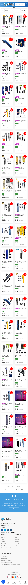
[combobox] (20, 4)
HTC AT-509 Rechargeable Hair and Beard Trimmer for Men (6, 475)
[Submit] (16, 4)
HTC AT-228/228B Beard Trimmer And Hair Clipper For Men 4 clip (6, 381)
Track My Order (18, 545)
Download (13, 508)
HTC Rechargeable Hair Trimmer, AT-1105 (20, 333)
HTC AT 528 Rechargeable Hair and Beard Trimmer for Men (6, 310)
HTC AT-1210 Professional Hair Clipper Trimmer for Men (20, 451)
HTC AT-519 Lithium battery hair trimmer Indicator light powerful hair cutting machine (6, 357)
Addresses (17, 539)
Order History (17, 543)
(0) (5, 29)
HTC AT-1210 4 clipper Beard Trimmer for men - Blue (6, 238)
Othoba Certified (4, 545)
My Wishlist (17, 541)
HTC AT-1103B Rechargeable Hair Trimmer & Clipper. (6, 98)
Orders (16, 537)
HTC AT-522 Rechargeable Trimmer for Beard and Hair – (19, 475)
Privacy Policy (4, 543)
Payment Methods (4, 556)
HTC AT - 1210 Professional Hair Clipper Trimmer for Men (6, 404)
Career (2, 539)
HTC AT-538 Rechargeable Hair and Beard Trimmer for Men (6, 215)
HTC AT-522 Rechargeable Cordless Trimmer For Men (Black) (6, 287)
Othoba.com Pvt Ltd (14, 572)
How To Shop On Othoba (6, 560)
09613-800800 (5, 525)
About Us (3, 537)
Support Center (4, 558)
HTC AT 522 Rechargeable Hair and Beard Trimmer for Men (19, 380)
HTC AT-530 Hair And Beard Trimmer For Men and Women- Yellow (6, 122)
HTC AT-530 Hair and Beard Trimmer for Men (6, 333)
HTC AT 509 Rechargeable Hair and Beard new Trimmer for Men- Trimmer (19, 310)
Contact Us (3, 541)
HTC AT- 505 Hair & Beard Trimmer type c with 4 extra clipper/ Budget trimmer (6, 169)
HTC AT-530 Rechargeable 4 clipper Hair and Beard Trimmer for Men (20, 287)
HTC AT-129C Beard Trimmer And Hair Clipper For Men (19, 356)
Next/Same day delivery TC (6, 550)
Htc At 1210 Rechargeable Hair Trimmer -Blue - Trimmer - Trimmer (19, 216)
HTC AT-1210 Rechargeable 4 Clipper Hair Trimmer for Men (19, 404)
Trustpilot (12, 532)
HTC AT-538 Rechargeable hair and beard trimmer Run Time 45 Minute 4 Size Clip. (6, 75)
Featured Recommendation (6, 562)
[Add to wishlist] (11, 26)
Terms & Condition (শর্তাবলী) (6, 547)
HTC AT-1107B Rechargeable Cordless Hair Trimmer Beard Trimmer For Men (20, 122)
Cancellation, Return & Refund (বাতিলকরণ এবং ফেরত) (10, 564)
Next (22, 489)
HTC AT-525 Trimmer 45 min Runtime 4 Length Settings (20, 262)
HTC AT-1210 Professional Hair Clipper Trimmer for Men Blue (20, 75)
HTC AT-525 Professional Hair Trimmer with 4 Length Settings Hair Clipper (19, 145)
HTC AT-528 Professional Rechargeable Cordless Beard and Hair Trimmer (6, 52)
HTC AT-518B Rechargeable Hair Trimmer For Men (19, 51)
